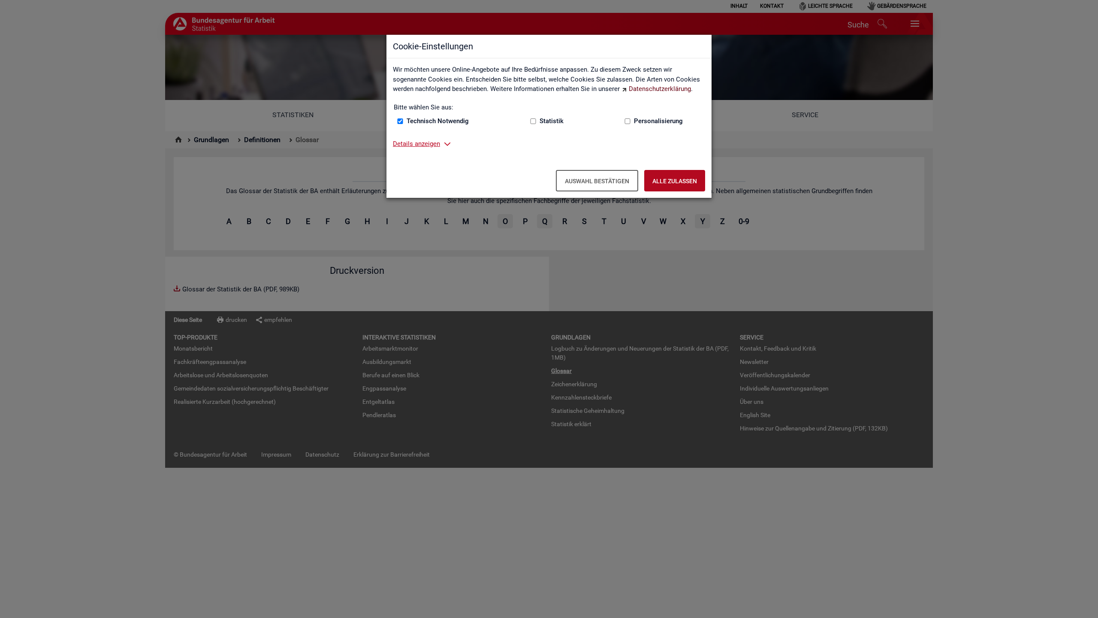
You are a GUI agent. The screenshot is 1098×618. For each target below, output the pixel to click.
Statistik (552, 121)
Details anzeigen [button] (416, 144)
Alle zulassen (674, 181)
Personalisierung (658, 121)
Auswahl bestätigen (597, 181)
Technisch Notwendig (438, 121)
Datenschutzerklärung (660, 89)
